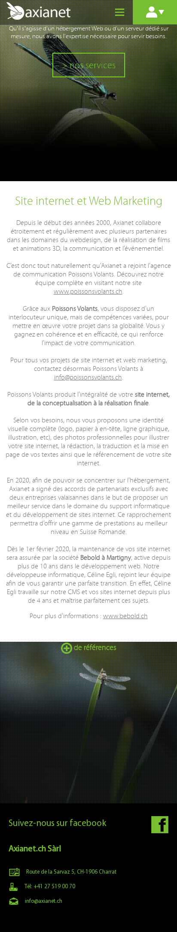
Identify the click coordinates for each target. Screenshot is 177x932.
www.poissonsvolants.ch (88, 291)
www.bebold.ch (125, 616)
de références (94, 647)
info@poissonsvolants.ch (88, 377)
